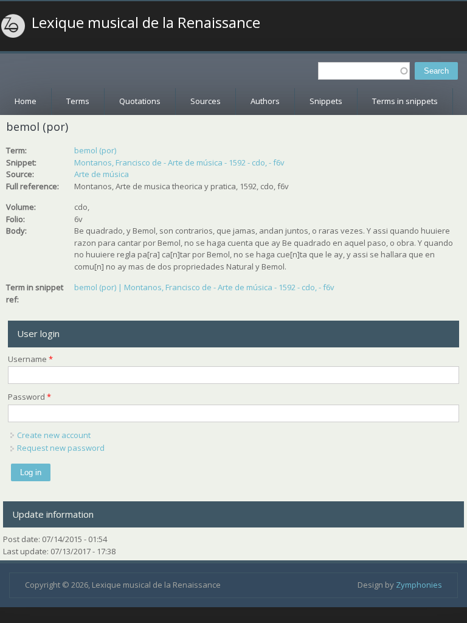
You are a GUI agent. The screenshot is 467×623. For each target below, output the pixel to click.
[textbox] (364, 71)
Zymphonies (419, 584)
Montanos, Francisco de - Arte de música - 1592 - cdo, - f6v (179, 162)
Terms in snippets (405, 101)
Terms (77, 101)
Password (29, 396)
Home (25, 101)
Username (30, 358)
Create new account (54, 435)
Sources (205, 101)
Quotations (140, 101)
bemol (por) (95, 150)
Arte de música (101, 174)
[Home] (13, 26)
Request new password (61, 447)
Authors (265, 101)
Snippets (326, 101)
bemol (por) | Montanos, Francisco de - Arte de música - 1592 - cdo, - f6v (204, 287)
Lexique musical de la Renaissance (146, 22)
